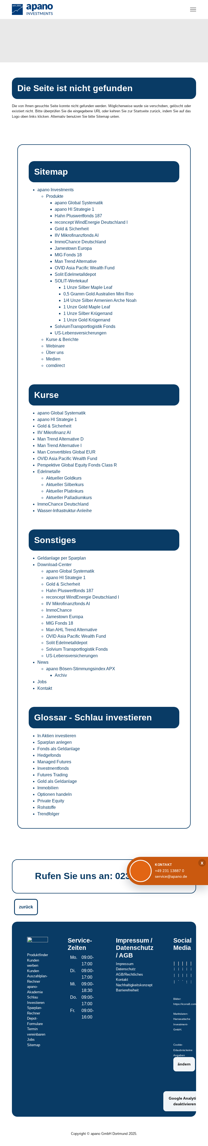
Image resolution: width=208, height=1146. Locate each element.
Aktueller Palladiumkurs (69, 497)
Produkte (54, 196)
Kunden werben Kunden (33, 965)
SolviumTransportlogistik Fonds (85, 326)
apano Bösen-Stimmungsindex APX (80, 668)
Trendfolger (48, 814)
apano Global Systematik (79, 202)
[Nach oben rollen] (196, 1134)
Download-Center (54, 564)
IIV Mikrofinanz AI (54, 432)
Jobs (42, 681)
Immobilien (47, 788)
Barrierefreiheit (127, 990)
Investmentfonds (53, 768)
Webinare (55, 346)
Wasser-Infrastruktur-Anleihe (64, 510)
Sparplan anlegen (54, 742)
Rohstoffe (46, 807)
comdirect (55, 365)
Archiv (61, 675)
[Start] (32, 9)
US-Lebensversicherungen (80, 333)
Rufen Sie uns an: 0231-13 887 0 (104, 876)
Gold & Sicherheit (72, 228)
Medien (53, 359)
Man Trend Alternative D (60, 439)
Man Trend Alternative (76, 261)
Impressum (125, 964)
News (42, 662)
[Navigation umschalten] (193, 9)
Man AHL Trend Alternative (71, 629)
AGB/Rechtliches (129, 974)
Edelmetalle (48, 471)
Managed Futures (54, 761)
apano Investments (55, 189)
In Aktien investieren (56, 735)
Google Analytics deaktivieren (184, 1101)
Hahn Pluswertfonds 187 (78, 215)
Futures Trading (52, 774)
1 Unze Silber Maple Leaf (87, 287)
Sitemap (33, 1045)
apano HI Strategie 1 (74, 209)
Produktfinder (37, 955)
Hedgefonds (49, 755)
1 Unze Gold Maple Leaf (86, 307)
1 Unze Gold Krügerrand (86, 320)
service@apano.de (171, 876)
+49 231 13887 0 (169, 871)
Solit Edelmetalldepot (75, 274)
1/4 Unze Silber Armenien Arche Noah (99, 300)
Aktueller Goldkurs (64, 478)
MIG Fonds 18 (68, 255)
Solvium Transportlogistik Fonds (77, 649)
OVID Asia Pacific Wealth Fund (85, 268)
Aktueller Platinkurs (64, 491)
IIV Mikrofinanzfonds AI (77, 235)
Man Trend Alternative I (59, 445)
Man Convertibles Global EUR (66, 452)
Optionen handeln (54, 794)
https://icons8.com (184, 1004)
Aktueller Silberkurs (65, 484)
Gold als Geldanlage (57, 781)
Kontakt (44, 688)
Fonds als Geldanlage (58, 748)
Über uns (55, 352)
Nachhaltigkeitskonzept (134, 985)
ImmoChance (59, 610)
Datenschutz (126, 969)
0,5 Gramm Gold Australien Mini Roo (98, 294)
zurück (26, 907)
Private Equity (50, 801)
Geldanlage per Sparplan (61, 558)
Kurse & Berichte (62, 339)
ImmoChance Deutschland (80, 242)
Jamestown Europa (73, 248)
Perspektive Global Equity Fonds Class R (77, 465)
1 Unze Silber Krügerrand (87, 313)
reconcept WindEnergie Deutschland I (91, 222)
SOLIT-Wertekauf (71, 281)
